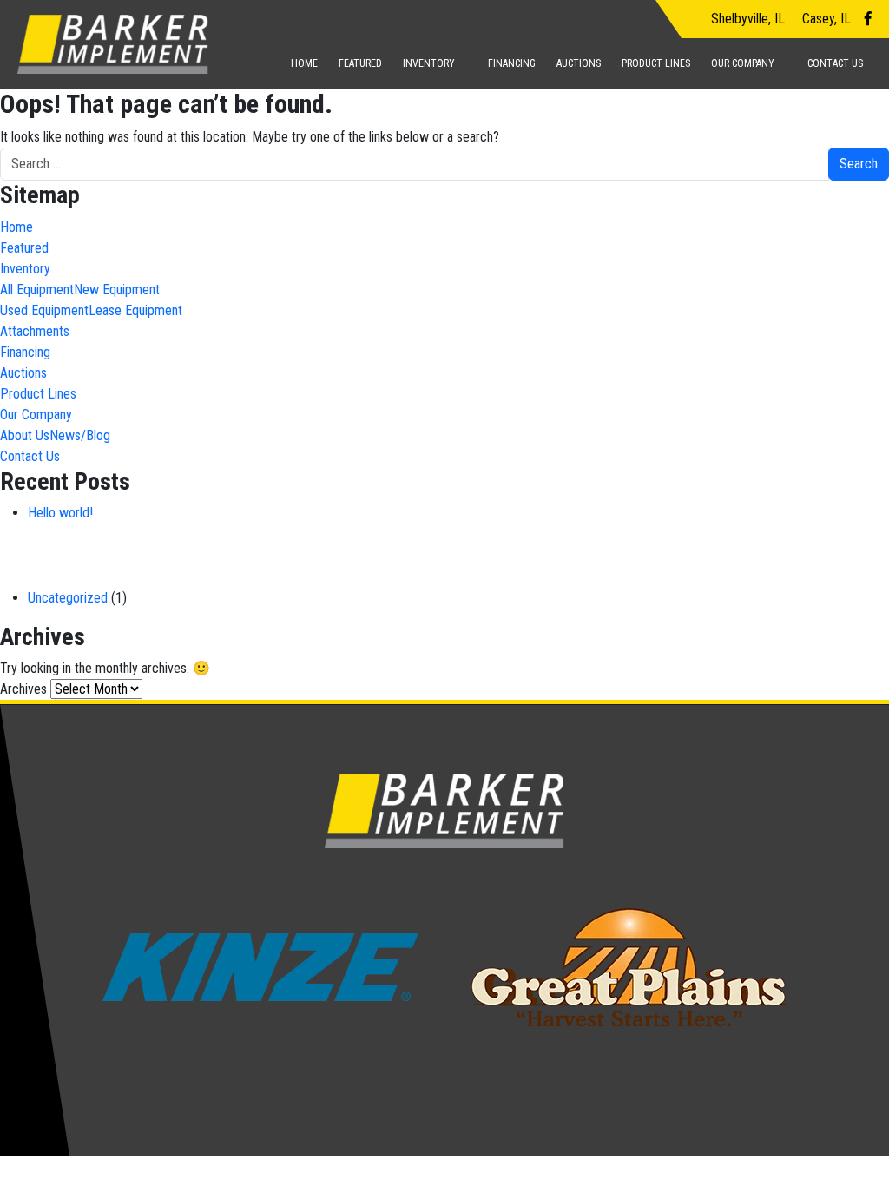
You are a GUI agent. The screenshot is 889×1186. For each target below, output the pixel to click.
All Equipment (37, 289)
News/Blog (79, 435)
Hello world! (60, 512)
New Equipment (117, 289)
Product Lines (656, 63)
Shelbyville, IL (746, 18)
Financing (512, 63)
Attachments (34, 331)
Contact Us (835, 63)
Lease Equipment (135, 310)
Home (304, 63)
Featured (360, 63)
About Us (24, 435)
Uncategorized (68, 598)
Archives (23, 689)
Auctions (578, 63)
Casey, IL (825, 18)
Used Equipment (44, 310)
